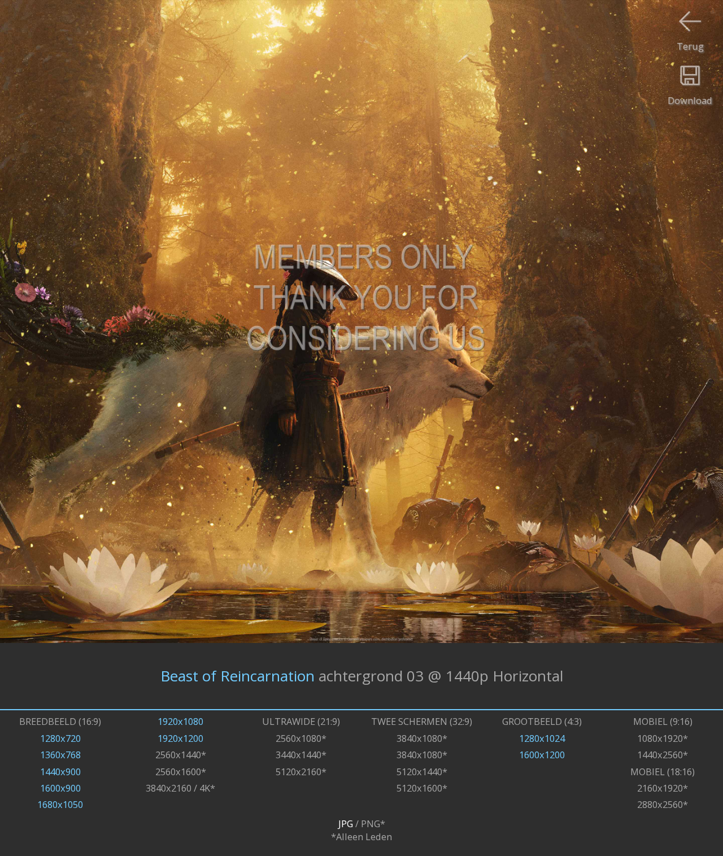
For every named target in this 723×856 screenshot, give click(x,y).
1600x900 (60, 787)
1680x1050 (60, 804)
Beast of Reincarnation (237, 676)
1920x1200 (180, 738)
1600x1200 (542, 754)
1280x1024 (542, 738)
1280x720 (60, 738)
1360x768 (60, 754)
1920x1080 (180, 721)
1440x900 (60, 771)
